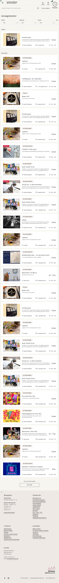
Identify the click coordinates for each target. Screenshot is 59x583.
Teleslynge (35, 516)
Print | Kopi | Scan (37, 512)
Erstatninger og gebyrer (39, 500)
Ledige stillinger (37, 505)
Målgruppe (22, 20)
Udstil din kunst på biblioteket (11, 539)
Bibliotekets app (37, 498)
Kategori (39, 20)
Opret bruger (36, 509)
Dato (57, 20)
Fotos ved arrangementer (39, 502)
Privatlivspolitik (24, 578)
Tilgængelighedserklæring (39, 518)
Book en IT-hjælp (8, 530)
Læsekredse (36, 534)
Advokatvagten (7, 529)
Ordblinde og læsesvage (39, 538)
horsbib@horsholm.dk (12, 559)
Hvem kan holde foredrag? (10, 534)
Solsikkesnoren (8, 538)
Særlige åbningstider (9, 512)
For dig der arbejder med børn (40, 530)
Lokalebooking (36, 507)
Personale (35, 510)
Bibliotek (3, 20)
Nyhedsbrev (7, 536)
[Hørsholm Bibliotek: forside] (50, 570)
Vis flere (29, 485)
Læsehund (35, 532)
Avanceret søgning (46, 8)
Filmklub (6, 532)
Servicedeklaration (50, 578)
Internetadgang (37, 503)
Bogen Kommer (37, 529)
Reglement (35, 514)
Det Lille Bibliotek (37, 536)
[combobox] (20, 8)
